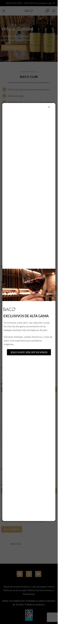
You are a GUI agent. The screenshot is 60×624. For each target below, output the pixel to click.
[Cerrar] (49, 107)
